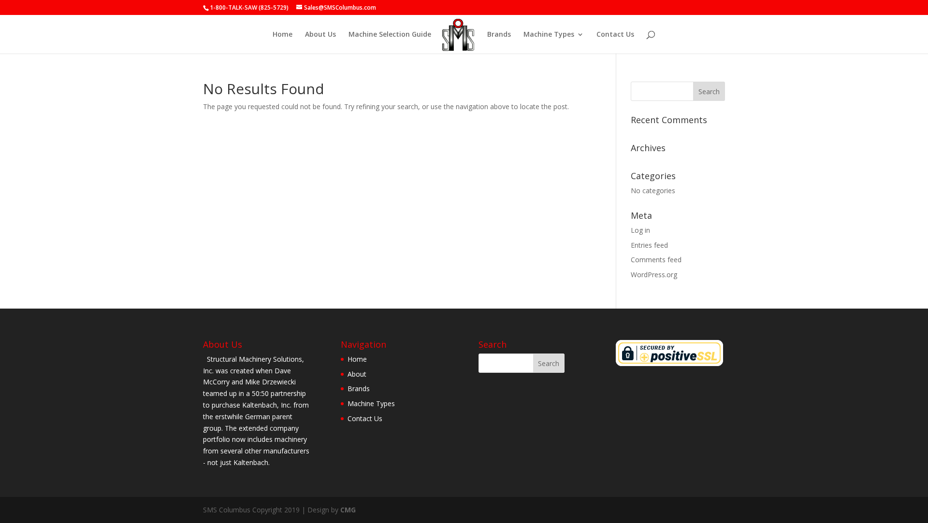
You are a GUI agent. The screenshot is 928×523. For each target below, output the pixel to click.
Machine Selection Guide (389, 35)
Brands (499, 35)
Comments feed (656, 259)
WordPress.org (654, 274)
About (357, 374)
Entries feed (649, 245)
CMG (348, 509)
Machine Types (548, 35)
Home (282, 35)
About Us (320, 35)
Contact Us (615, 35)
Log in (640, 230)
